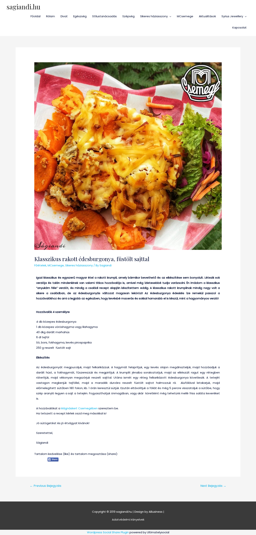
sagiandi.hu (23, 6)
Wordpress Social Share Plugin (108, 532)
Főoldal (35, 16)
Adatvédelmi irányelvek (128, 519)
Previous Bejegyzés (45, 486)
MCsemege (185, 16)
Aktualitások (207, 16)
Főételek (40, 265)
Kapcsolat (239, 27)
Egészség (80, 16)
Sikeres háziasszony (154, 16)
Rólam (50, 16)
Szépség (128, 16)
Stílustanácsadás (104, 16)
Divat (64, 16)
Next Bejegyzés (213, 486)
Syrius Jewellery (232, 16)
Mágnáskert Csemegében (79, 408)
